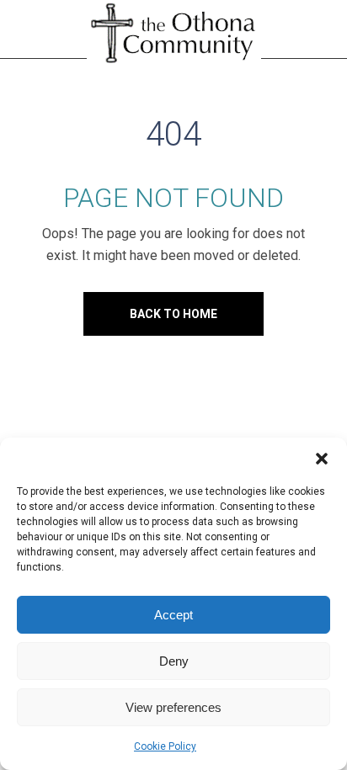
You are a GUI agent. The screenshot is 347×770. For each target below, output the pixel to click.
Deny (174, 661)
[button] (321, 458)
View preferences (173, 707)
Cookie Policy (165, 746)
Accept (173, 615)
